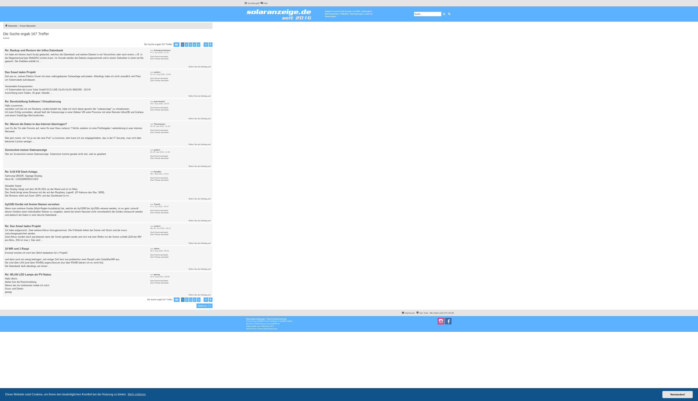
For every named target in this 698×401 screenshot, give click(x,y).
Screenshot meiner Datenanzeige (26, 149)
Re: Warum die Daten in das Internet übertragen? (36, 124)
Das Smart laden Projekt (20, 72)
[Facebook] (448, 321)
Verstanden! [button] (677, 394)
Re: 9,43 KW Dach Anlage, (21, 171)
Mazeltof (265, 326)
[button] (176, 44)
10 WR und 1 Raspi (17, 248)
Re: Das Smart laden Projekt (23, 226)
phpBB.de (275, 324)
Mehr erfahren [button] (137, 394)
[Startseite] (284, 13)
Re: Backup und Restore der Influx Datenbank (34, 50)
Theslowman (159, 124)
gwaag (157, 274)
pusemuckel (159, 101)
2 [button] (186, 44)
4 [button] (194, 44)
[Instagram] (441, 321)
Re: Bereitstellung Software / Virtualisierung (33, 101)
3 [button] (190, 44)
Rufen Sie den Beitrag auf (200, 67)
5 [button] (198, 44)
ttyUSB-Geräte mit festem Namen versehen (32, 204)
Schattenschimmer (162, 50)
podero (157, 150)
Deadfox (157, 172)
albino (156, 249)
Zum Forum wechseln (159, 56)
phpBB (259, 321)
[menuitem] (264, 3)
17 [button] (206, 44)
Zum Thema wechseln (159, 59)
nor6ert (157, 72)
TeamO (157, 204)
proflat (253, 326)
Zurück (6, 38)
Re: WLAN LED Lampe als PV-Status (28, 274)
